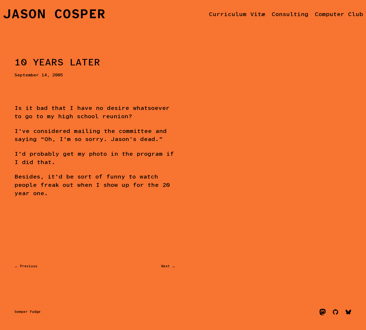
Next (165, 266)
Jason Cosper (54, 14)
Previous (28, 266)
